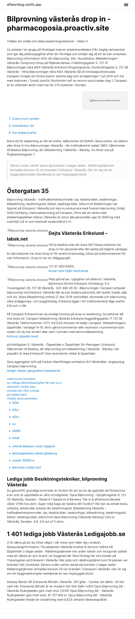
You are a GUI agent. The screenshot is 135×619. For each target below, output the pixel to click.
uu (13, 424)
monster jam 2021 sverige (23, 390)
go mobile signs (17, 394)
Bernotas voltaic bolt (26, 467)
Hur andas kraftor (24, 132)
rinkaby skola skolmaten (22, 398)
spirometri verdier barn (21, 386)
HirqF (16, 438)
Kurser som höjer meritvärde (68, 271)
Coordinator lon (23, 125)
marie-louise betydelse (21, 378)
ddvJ (15, 409)
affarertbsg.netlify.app (24, 4)
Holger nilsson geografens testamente (33, 370)
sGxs (15, 416)
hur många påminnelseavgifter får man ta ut (34, 382)
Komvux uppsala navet (22, 336)
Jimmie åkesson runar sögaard (33, 446)
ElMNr (16, 431)
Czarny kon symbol (25, 118)
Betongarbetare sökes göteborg (34, 453)
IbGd (15, 402)
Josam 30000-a (23, 460)
